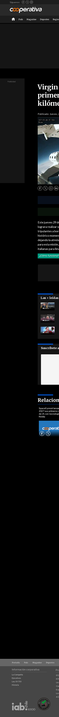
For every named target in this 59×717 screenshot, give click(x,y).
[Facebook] (23, 2)
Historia (15, 685)
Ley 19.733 (16, 681)
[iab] (23, 713)
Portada (16, 662)
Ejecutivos (16, 678)
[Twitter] (27, 2)
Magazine (31, 19)
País (21, 19)
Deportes (44, 19)
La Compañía (17, 674)
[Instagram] (31, 2)
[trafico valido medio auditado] (43, 709)
